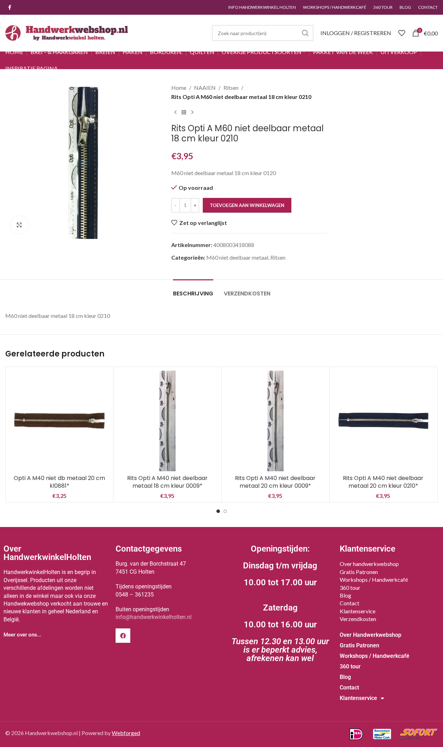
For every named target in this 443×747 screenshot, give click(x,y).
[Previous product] (175, 112)
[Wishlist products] (402, 33)
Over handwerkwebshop (369, 563)
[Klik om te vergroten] (19, 225)
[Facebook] (123, 635)
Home (178, 87)
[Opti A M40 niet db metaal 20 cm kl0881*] (59, 421)
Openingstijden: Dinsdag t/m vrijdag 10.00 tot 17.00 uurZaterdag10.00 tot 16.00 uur (280, 603)
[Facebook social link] (9, 7)
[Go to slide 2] (225, 511)
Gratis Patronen (359, 571)
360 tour (350, 587)
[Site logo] (66, 32)
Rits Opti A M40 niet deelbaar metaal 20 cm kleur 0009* (275, 482)
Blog (345, 595)
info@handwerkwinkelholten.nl (154, 617)
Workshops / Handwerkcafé (374, 579)
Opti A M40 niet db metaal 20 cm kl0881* (59, 482)
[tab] (193, 290)
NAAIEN (205, 87)
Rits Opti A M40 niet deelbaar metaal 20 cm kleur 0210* (383, 482)
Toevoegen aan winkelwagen (247, 205)
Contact (349, 603)
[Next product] (192, 112)
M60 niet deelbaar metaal (237, 257)
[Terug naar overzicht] (184, 112)
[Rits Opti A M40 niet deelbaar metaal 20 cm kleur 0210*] (383, 421)
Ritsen (230, 87)
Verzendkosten (358, 618)
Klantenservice (357, 611)
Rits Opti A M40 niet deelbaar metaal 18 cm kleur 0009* (167, 482)
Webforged (126, 732)
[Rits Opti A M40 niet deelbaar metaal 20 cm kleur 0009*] (275, 421)
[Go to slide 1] (218, 511)
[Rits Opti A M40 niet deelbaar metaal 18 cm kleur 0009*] (167, 421)
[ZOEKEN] (305, 33)
